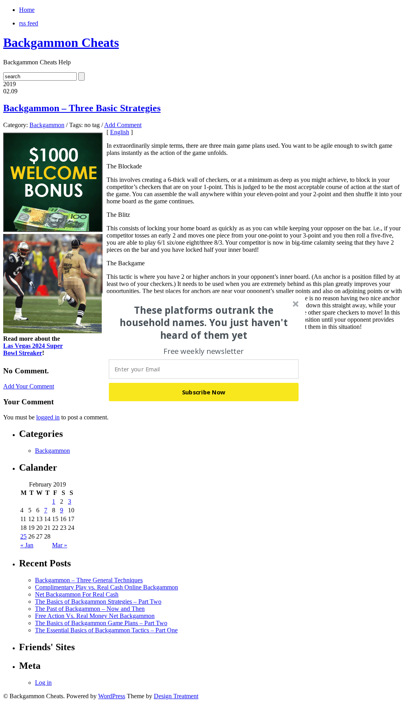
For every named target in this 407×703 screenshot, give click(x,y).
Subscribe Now (204, 392)
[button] (204, 322)
